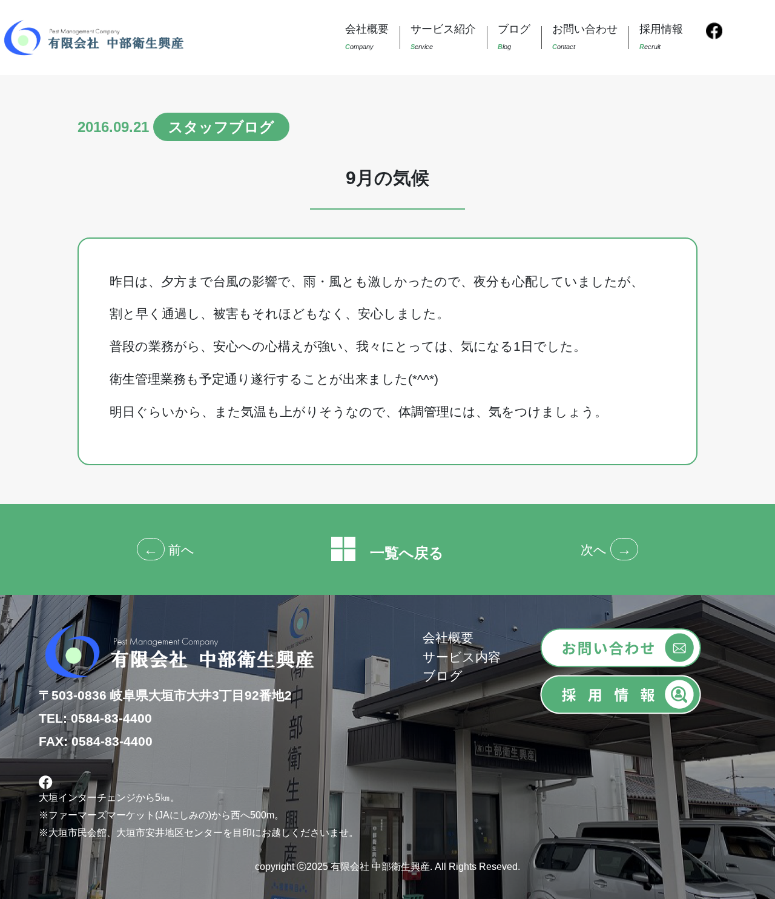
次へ (594, 550)
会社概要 (448, 638)
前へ (181, 550)
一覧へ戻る (399, 553)
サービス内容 (462, 657)
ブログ (443, 676)
